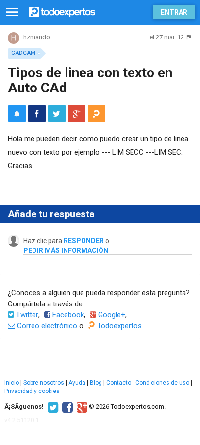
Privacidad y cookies (32, 391)
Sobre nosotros (43, 382)
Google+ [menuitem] (110, 314)
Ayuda (76, 382)
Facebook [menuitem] (67, 314)
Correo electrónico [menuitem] (46, 325)
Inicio (11, 382)
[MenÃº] (12, 12)
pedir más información (65, 250)
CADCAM (23, 53)
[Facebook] (66, 406)
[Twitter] (51, 406)
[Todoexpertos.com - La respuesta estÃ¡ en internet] (62, 11)
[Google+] (80, 406)
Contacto (118, 382)
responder (84, 241)
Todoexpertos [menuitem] (118, 325)
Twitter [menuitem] (26, 314)
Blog (96, 382)
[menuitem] (37, 113)
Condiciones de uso (162, 382)
